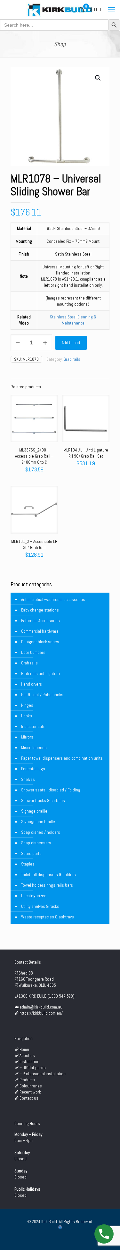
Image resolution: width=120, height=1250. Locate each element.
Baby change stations (40, 610)
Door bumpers (33, 652)
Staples (28, 864)
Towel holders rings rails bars (47, 885)
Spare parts (31, 853)
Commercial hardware (40, 631)
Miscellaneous (34, 747)
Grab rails (72, 359)
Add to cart (71, 342)
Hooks (26, 716)
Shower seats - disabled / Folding (50, 790)
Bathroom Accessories (40, 620)
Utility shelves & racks (40, 906)
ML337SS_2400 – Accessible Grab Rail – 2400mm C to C (34, 456)
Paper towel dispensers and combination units (62, 758)
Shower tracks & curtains (43, 800)
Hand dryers (31, 684)
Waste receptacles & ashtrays (47, 917)
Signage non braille (38, 821)
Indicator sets (33, 726)
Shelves (28, 779)
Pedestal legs (33, 769)
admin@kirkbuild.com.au (41, 1007)
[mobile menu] (111, 9)
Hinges (27, 705)
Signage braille (34, 811)
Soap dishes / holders (40, 832)
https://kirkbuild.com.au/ (41, 1013)
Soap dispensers (36, 843)
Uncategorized (33, 896)
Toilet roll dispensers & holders (48, 874)
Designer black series (40, 642)
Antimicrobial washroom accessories (53, 599)
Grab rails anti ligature (40, 673)
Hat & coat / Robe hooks (42, 694)
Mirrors (27, 737)
